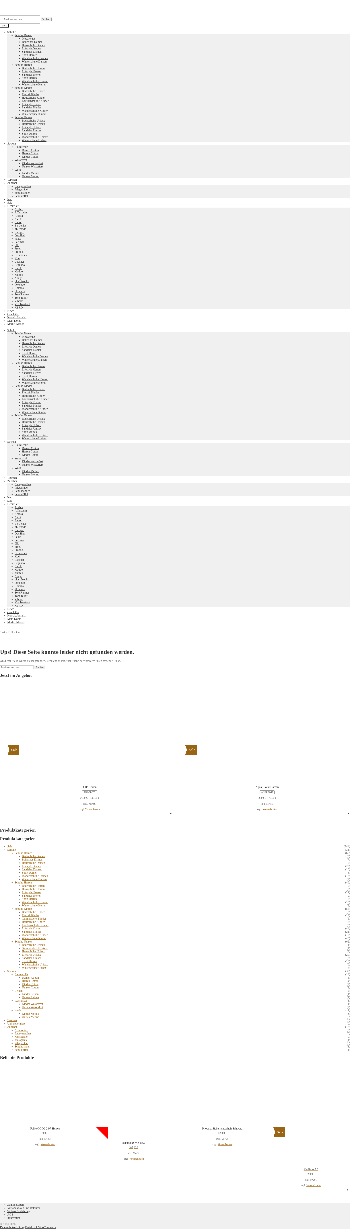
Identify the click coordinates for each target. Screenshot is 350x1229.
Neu (9, 199)
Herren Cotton (30, 153)
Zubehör (12, 182)
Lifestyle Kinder (31, 104)
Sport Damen (29, 54)
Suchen (46, 19)
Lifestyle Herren (31, 71)
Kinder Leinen (30, 994)
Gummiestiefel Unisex (35, 948)
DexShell (20, 235)
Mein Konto (14, 320)
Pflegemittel (21, 189)
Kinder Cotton (30, 156)
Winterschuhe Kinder (34, 114)
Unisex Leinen (30, 997)
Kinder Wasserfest (32, 163)
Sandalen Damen (32, 51)
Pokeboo (20, 284)
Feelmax (19, 241)
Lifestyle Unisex (31, 127)
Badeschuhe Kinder (33, 91)
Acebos (19, 209)
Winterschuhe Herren (34, 84)
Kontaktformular (16, 317)
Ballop (18, 222)
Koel (17, 258)
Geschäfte (13, 314)
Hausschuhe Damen (33, 45)
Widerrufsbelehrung (18, 1211)
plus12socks (22, 281)
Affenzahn (21, 212)
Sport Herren (29, 77)
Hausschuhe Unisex (33, 123)
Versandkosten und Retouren (23, 1208)
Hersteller (12, 205)
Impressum (13, 1217)
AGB (10, 1214)
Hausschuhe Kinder (33, 97)
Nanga (18, 278)
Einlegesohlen (23, 186)
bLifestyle (20, 228)
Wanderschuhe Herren (35, 81)
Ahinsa (19, 215)
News (10, 310)
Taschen (12, 179)
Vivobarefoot (22, 304)
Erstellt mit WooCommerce (40, 1227)
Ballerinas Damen (32, 41)
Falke (18, 238)
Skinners (20, 291)
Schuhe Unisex (23, 117)
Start (2, 632)
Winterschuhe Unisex (34, 140)
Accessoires (21, 1030)
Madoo (19, 271)
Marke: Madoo (15, 323)
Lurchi (18, 268)
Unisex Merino (30, 176)
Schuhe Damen (23, 35)
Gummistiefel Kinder (34, 918)
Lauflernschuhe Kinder (35, 100)
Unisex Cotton (30, 987)
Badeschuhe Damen (33, 856)
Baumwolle (21, 146)
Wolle (18, 169)
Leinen (19, 990)
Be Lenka (20, 225)
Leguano (20, 264)
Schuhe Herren (23, 64)
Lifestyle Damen (31, 48)
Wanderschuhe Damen (35, 58)
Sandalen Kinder (31, 107)
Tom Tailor (21, 297)
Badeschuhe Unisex (33, 120)
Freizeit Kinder (30, 94)
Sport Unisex (29, 133)
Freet (17, 248)
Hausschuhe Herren (33, 889)
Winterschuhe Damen (34, 61)
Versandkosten (92, 809)
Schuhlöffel (21, 196)
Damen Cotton (30, 150)
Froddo (19, 251)
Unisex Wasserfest (32, 166)
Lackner (19, 261)
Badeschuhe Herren (33, 68)
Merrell (19, 274)
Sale (9, 202)
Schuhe (11, 32)
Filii (17, 245)
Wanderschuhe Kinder (35, 110)
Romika (19, 287)
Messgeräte (28, 38)
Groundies (21, 255)
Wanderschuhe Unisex (35, 136)
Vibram (19, 301)
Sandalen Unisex (31, 130)
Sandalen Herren (31, 74)
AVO (18, 219)
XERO (19, 307)
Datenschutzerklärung (12, 1227)
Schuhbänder (22, 192)
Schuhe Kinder (23, 87)
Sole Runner (22, 294)
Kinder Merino (30, 173)
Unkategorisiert (16, 1023)
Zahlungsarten (15, 1204)
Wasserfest (21, 159)
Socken (11, 143)
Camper (19, 232)
